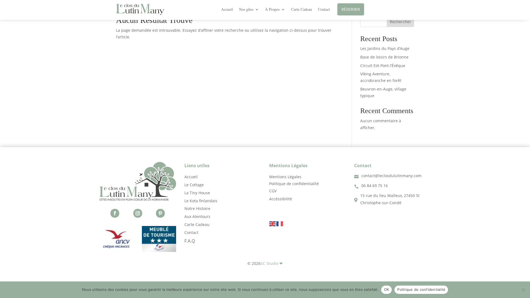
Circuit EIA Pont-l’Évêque (382, 65)
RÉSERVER (350, 9)
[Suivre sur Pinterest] (160, 213)
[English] (272, 223)
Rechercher (400, 21)
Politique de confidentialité (421, 289)
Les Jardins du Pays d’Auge (384, 48)
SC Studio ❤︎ (272, 263)
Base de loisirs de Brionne (384, 57)
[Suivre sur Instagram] (137, 213)
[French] (279, 223)
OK (386, 289)
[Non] (523, 289)
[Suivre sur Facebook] (114, 213)
